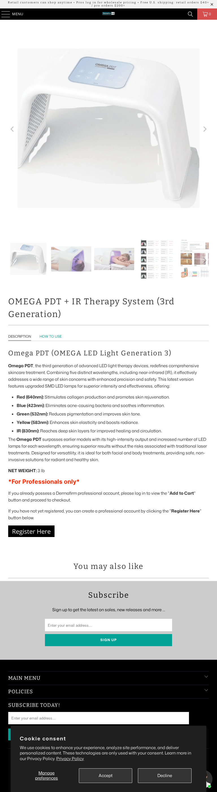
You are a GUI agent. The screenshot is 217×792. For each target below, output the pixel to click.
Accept (105, 775)
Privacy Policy (70, 759)
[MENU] (3, 14)
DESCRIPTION (19, 336)
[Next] (204, 129)
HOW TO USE (51, 336)
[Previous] (12, 129)
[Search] (190, 14)
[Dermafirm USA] (108, 14)
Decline (164, 775)
